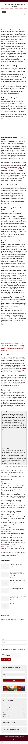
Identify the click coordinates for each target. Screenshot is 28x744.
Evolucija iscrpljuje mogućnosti (17, 580)
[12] (25, 368)
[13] (2, 369)
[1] (23, 116)
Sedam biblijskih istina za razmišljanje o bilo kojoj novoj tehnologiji (17, 573)
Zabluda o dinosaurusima (16, 564)
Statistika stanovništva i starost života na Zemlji (17, 589)
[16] (3, 425)
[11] (20, 367)
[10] (11, 263)
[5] (11, 198)
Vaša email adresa (7, 674)
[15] (18, 385)
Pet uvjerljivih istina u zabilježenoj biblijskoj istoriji (18, 596)
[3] (6, 168)
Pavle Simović (16, 737)
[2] (7, 153)
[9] (25, 252)
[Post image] (5, 566)
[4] (20, 168)
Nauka (4, 12)
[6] (23, 213)
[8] (23, 246)
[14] (20, 371)
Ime (4, 669)
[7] (10, 218)
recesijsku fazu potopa (17, 425)
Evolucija (12, 604)
